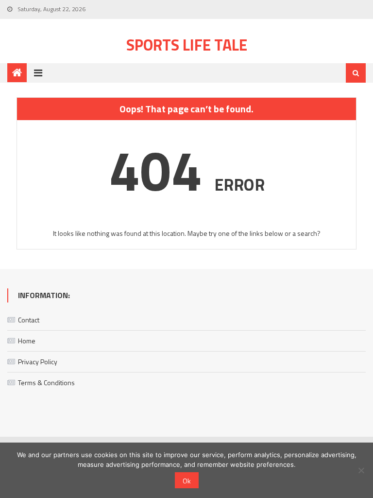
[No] (361, 470)
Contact (28, 320)
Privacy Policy (37, 361)
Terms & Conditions (46, 382)
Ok (187, 481)
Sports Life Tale (186, 44)
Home (26, 341)
